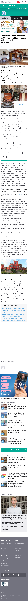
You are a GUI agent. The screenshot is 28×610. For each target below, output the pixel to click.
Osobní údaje (10, 595)
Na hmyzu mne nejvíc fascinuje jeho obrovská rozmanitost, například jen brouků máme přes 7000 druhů (16, 424)
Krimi (3, 381)
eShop (3, 550)
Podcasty (4, 563)
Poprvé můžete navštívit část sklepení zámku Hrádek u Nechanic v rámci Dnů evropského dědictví (13, 310)
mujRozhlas (4, 373)
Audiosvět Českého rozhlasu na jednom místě (13, 398)
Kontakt (17, 553)
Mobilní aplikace (6, 565)
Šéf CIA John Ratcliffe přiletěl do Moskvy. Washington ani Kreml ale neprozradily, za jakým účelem (13, 528)
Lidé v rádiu (18, 548)
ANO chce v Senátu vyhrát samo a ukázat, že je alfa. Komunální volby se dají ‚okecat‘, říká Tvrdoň (14, 517)
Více (22, 18)
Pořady (4, 387)
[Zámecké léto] (14, 26)
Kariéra (17, 550)
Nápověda (18, 546)
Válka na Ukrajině (6, 543)
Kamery (25, 8)
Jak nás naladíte (19, 543)
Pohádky (4, 384)
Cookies (3, 595)
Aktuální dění (5, 18)
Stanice (3, 548)
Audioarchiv (18, 8)
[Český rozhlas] (6, 2)
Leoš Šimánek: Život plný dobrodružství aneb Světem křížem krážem (17, 414)
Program (10, 8)
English (3, 597)
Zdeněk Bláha (20, 194)
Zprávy (3, 47)
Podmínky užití (19, 595)
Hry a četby (5, 377)
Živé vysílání (5, 391)
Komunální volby (6, 546)
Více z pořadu (6, 455)
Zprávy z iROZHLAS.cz (9, 494)
